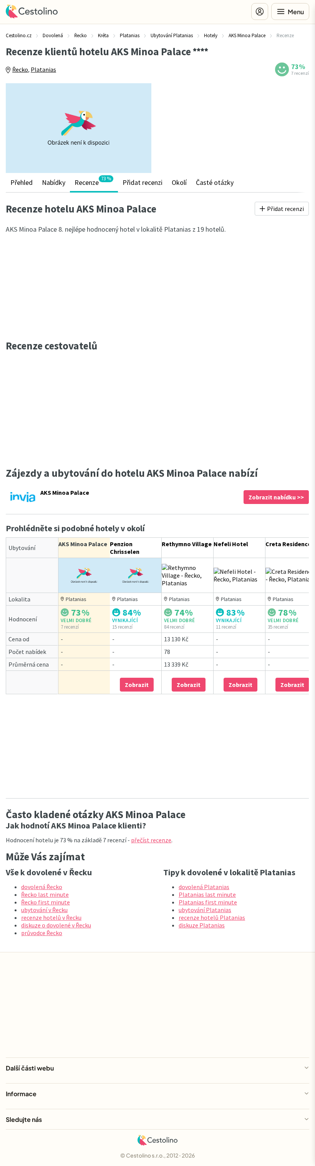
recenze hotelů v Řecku (51, 917)
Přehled (21, 182)
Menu (296, 12)
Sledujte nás (24, 1119)
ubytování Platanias (205, 910)
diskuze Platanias (202, 925)
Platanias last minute (207, 894)
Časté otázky (215, 182)
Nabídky (53, 182)
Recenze (93, 181)
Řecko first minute (45, 902)
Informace (21, 1094)
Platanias (43, 69)
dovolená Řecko (41, 887)
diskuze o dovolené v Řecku (56, 925)
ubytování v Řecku (44, 910)
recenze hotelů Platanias (212, 917)
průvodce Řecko (41, 933)
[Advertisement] (236, 125)
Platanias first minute (208, 902)
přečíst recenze (151, 840)
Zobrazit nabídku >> (276, 497)
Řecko (20, 69)
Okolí (179, 182)
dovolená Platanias (204, 887)
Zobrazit (137, 684)
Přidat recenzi (142, 182)
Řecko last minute (45, 894)
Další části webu (30, 1068)
